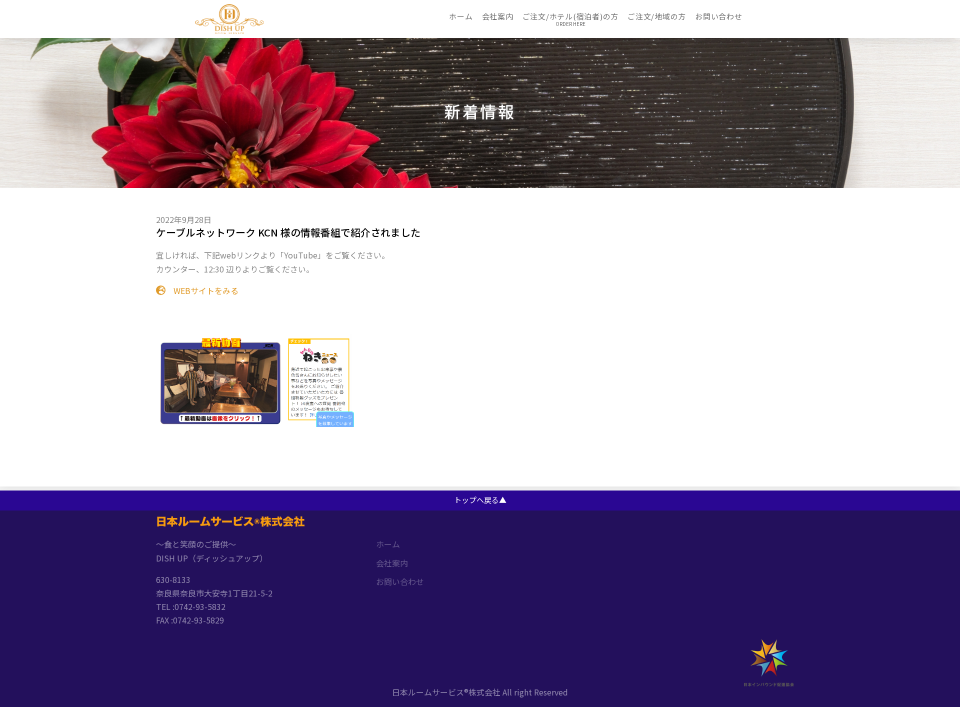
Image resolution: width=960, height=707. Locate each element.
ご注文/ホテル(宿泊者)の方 (570, 16)
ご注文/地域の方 (657, 16)
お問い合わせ (718, 16)
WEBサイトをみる (202, 290)
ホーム (460, 16)
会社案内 (498, 16)
